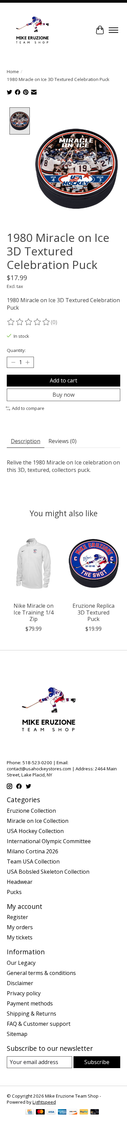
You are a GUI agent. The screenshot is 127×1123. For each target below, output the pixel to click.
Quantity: (16, 350)
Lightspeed (44, 1102)
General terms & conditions (41, 973)
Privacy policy (24, 993)
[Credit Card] (29, 1112)
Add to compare (28, 408)
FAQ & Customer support (38, 1023)
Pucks (14, 892)
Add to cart (63, 380)
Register (17, 917)
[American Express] (62, 1112)
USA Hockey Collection (35, 831)
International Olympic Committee (49, 841)
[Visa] (51, 1112)
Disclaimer (20, 983)
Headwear (20, 882)
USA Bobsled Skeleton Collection (48, 871)
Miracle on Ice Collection (37, 821)
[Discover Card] (73, 1112)
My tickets (20, 937)
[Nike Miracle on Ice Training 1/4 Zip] (33, 563)
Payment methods (30, 1003)
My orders (20, 927)
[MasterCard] (40, 1112)
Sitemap (17, 1034)
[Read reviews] (29, 322)
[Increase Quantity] (27, 362)
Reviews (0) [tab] (62, 441)
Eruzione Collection (31, 810)
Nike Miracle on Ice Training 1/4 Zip (34, 612)
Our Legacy (21, 962)
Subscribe (96, 1062)
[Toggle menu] (113, 30)
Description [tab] (25, 441)
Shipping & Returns (31, 1013)
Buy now (63, 394)
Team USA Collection (33, 861)
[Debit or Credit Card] (94, 1112)
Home (13, 71)
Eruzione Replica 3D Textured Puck (93, 612)
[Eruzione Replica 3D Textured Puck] (94, 563)
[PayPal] (84, 1112)
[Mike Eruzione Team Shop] (32, 30)
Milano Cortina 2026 (32, 851)
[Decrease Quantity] (13, 362)
